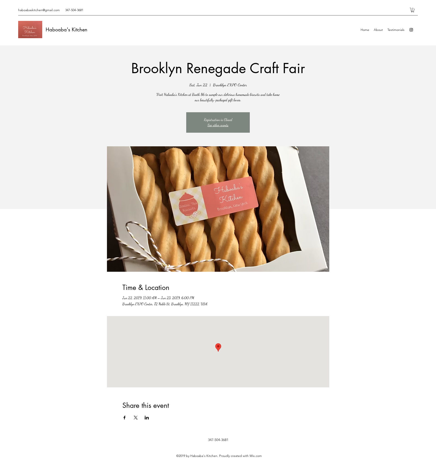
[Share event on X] (136, 417)
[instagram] (411, 29)
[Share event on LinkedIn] (147, 417)
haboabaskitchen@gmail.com (39, 10)
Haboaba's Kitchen (66, 29)
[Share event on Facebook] (124, 417)
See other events (218, 125)
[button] (412, 10)
